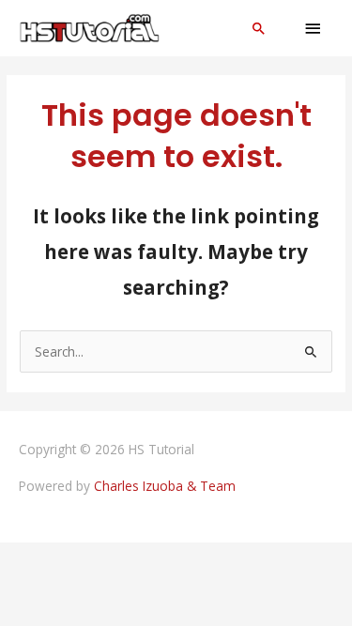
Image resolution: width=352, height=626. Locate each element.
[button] (259, 28)
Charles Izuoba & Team (165, 486)
